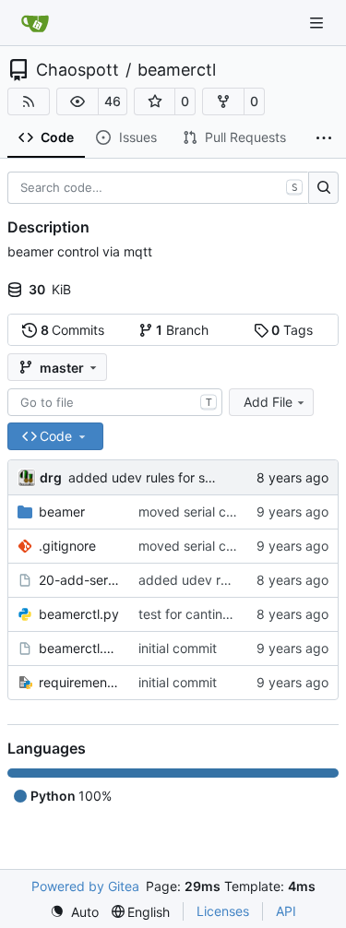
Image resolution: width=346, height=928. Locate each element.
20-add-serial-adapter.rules (79, 580)
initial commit (177, 648)
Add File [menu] (268, 402)
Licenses (223, 911)
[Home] (35, 23)
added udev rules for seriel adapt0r (175, 477)
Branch (182, 330)
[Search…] (323, 188)
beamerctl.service (79, 648)
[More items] (324, 138)
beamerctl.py (79, 614)
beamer (62, 511)
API (286, 911)
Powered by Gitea (85, 886)
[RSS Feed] (28, 101)
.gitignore (67, 545)
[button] (77, 101)
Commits (73, 330)
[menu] (74, 912)
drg (51, 477)
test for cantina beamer (209, 614)
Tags (292, 330)
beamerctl (176, 70)
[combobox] (114, 402)
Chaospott (77, 70)
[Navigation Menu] (318, 22)
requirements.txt (79, 682)
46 (112, 101)
